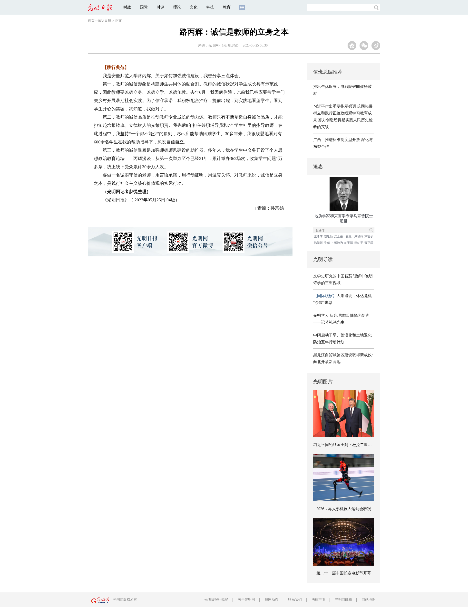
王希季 (318, 236)
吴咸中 (328, 242)
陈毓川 (318, 242)
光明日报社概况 (216, 599)
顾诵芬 (358, 236)
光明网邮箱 (343, 599)
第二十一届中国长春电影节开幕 (343, 573)
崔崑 (348, 236)
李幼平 (358, 242)
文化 (193, 7)
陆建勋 (328, 236)
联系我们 (295, 599)
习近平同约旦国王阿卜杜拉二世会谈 (344, 445)
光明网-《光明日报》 (224, 45)
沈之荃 (338, 236)
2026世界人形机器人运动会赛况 (343, 509)
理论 (177, 7)
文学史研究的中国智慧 (332, 276)
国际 (144, 7)
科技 (210, 7)
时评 (160, 7)
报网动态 (271, 599)
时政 (127, 7)
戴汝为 (338, 242)
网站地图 (368, 599)
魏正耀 (368, 242)
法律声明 (318, 599)
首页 (91, 20)
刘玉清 (348, 242)
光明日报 (104, 20)
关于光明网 (246, 599)
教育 (227, 7)
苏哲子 (368, 236)
